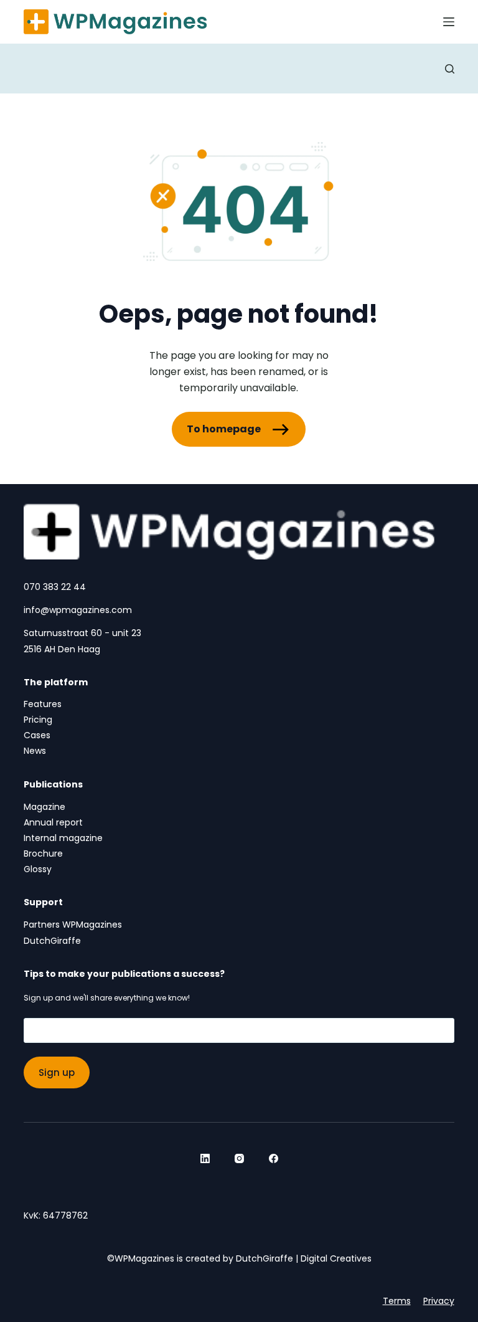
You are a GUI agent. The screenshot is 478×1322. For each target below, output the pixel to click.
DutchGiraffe (52, 940)
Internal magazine (63, 838)
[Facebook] (273, 1158)
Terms (397, 1301)
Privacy (438, 1301)
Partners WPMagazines (73, 924)
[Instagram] (239, 1158)
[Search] (449, 69)
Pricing (38, 719)
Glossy (38, 869)
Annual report (53, 822)
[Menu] (448, 21)
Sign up (57, 1072)
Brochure (43, 853)
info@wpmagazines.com (78, 610)
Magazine (44, 807)
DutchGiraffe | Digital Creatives (304, 1258)
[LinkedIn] (205, 1158)
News (35, 750)
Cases (37, 735)
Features (43, 704)
